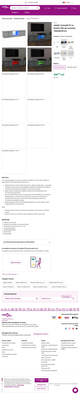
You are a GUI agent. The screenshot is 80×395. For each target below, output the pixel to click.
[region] (25, 384)
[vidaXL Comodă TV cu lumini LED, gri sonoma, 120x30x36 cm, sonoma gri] (14, 34)
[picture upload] (35, 262)
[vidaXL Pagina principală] (5, 7)
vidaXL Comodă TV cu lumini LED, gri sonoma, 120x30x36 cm (65, 28)
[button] (57, 44)
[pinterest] (73, 328)
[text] (59, 75)
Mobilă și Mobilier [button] (7, 282)
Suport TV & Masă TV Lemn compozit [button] (41, 287)
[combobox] (25, 8)
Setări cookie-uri (46, 357)
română (68, 2)
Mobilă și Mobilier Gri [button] (21, 282)
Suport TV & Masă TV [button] (8, 287)
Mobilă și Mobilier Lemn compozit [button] (38, 282)
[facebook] (66, 328)
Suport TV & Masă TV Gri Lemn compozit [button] (60, 287)
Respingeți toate (41, 384)
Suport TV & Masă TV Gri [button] (23, 287)
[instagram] (69, 328)
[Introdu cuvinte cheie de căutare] (37, 8)
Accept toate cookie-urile (41, 380)
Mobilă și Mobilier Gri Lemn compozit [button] (57, 282)
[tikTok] (76, 328)
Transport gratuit (32, 2)
